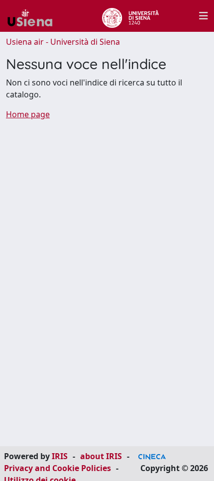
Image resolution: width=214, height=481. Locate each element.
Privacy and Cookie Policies (57, 468)
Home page (28, 114)
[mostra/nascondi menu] (203, 16)
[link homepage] (34, 16)
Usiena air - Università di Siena (63, 41)
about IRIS (101, 456)
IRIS (60, 456)
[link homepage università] (130, 16)
